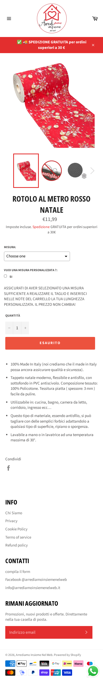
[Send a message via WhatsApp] (93, 671)
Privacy (11, 521)
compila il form (17, 572)
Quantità (12, 316)
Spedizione (41, 227)
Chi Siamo (13, 513)
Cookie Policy (16, 529)
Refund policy (16, 545)
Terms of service (18, 537)
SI (11, 277)
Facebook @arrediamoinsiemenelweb (36, 579)
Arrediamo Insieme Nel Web (34, 655)
